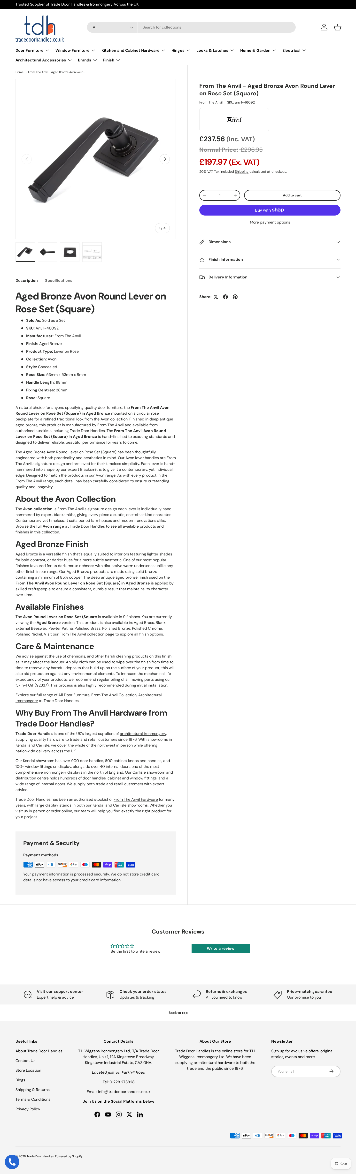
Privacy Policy (27, 1109)
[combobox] (191, 27)
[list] (96, 159)
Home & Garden (255, 50)
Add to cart (292, 195)
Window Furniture (72, 50)
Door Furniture (29, 50)
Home (19, 72)
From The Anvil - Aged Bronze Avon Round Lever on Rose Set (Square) (57, 72)
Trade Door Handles (40, 1156)
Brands (84, 60)
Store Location (28, 1070)
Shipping (241, 171)
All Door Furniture (74, 694)
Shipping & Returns (32, 1089)
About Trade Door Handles (38, 1051)
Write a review (220, 948)
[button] (337, 27)
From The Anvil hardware (136, 799)
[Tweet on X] (216, 297)
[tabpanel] (95, 555)
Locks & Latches (212, 50)
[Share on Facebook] (225, 297)
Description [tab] (26, 280)
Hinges (178, 50)
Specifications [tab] (58, 280)
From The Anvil (211, 102)
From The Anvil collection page (87, 634)
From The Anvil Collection (114, 694)
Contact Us (25, 1060)
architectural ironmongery (143, 733)
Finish (108, 60)
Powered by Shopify (69, 1156)
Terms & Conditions (32, 1099)
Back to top (178, 1012)
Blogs (20, 1080)
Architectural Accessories (40, 60)
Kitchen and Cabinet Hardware (130, 50)
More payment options (270, 222)
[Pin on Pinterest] (235, 297)
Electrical (291, 50)
